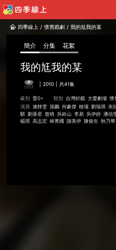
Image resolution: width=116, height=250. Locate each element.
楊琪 (25, 121)
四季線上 (28, 27)
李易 (79, 114)
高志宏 (40, 121)
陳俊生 (91, 121)
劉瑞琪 (98, 107)
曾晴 (49, 114)
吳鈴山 (64, 114)
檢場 (84, 107)
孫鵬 (54, 107)
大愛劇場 (97, 98)
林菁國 (57, 121)
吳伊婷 (93, 114)
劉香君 (35, 114)
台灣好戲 (75, 98)
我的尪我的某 (86, 27)
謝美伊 (74, 121)
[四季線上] (25, 10)
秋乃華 (108, 121)
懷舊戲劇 (54, 27)
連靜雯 (40, 107)
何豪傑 (69, 107)
